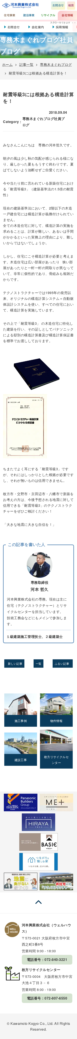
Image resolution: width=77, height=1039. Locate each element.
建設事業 (29, 15)
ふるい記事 (62, 663)
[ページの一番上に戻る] (38, 906)
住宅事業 (9, 15)
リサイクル (48, 15)
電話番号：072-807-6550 (47, 998)
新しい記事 (15, 663)
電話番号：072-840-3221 (47, 959)
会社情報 (67, 15)
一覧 (38, 663)
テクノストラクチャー (20, 292)
